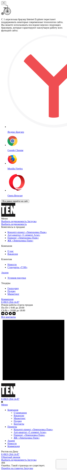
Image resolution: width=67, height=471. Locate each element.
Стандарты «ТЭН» (17, 267)
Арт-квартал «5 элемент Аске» (30, 432)
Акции (5, 272)
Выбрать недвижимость (14, 224)
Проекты (12, 426)
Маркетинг (13, 294)
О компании (20, 412)
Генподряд (13, 288)
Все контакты (8, 317)
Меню (4, 404)
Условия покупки (16, 278)
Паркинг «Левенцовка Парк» (29, 435)
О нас (10, 251)
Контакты (19, 424)
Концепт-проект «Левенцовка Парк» (33, 429)
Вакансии (12, 254)
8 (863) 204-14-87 (10, 399)
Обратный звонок (10, 457)
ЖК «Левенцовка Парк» (27, 438)
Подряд (11, 291)
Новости (12, 264)
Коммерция (7, 299)
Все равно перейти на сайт (15, 201)
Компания (12, 410)
